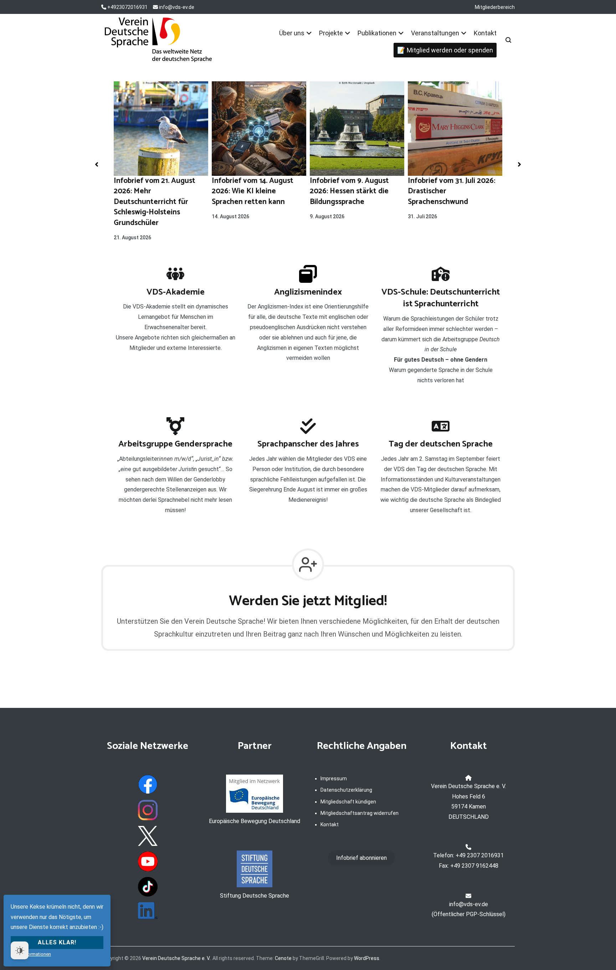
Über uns (291, 33)
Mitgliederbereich (495, 7)
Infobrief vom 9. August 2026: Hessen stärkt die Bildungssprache (349, 191)
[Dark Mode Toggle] (20, 950)
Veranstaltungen (435, 33)
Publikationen (377, 33)
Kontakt (485, 33)
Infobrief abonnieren (361, 857)
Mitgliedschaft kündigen (348, 802)
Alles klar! (57, 942)
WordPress (366, 958)
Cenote (283, 958)
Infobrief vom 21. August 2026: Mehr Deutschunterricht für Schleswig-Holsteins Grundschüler (154, 202)
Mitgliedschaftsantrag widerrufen (359, 813)
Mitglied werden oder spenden (450, 50)
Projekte (331, 33)
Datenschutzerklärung (346, 790)
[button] (97, 164)
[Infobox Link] (175, 312)
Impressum (333, 778)
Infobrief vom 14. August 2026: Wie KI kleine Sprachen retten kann (252, 191)
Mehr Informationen (31, 954)
